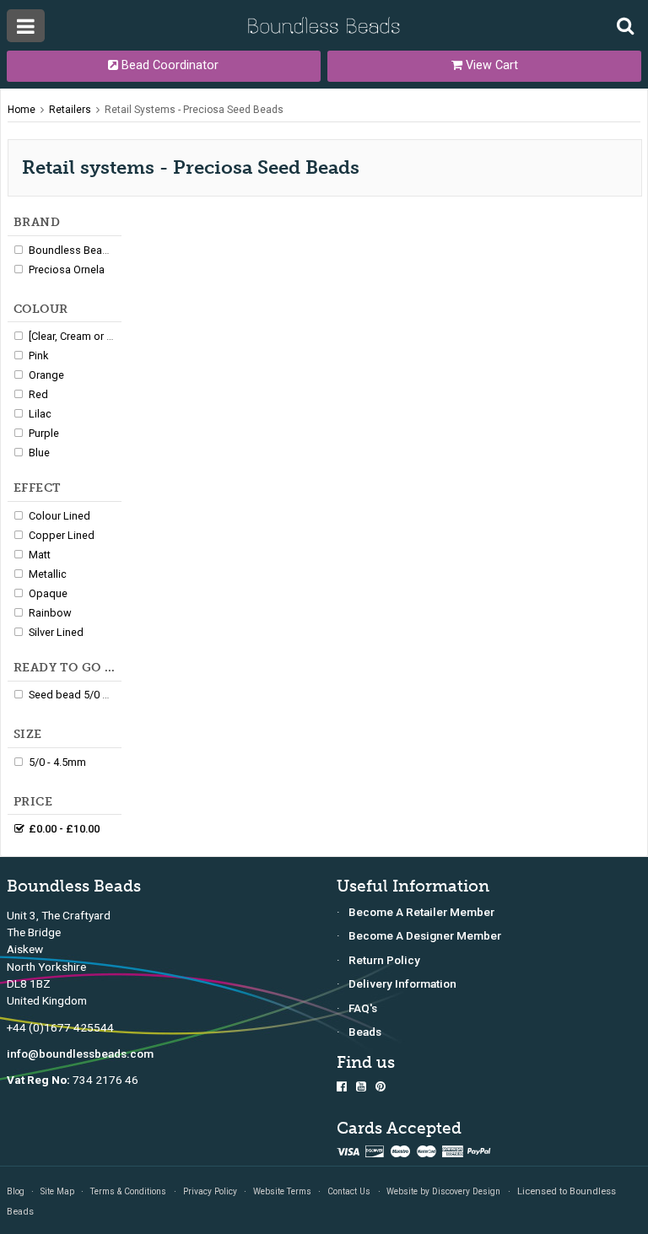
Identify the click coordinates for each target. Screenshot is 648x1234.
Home (21, 110)
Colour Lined (59, 515)
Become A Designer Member (424, 935)
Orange (46, 375)
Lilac (40, 413)
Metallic (48, 574)
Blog (15, 1191)
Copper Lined (61, 535)
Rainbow (50, 612)
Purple (44, 433)
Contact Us (348, 1191)
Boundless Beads (72, 250)
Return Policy (384, 960)
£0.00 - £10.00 (64, 828)
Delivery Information (402, 983)
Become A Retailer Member (421, 912)
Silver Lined (56, 632)
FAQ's (362, 1008)
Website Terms (282, 1191)
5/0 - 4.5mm (57, 762)
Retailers (70, 110)
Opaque (48, 593)
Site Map (57, 1191)
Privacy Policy (210, 1191)
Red (38, 394)
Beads (364, 1031)
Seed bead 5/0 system (83, 694)
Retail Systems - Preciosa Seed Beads (194, 110)
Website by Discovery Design (443, 1191)
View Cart (490, 65)
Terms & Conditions (128, 1191)
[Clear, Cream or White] (82, 336)
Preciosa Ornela (67, 269)
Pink (38, 355)
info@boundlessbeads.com (80, 1053)
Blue (39, 452)
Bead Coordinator (168, 65)
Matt (40, 554)
